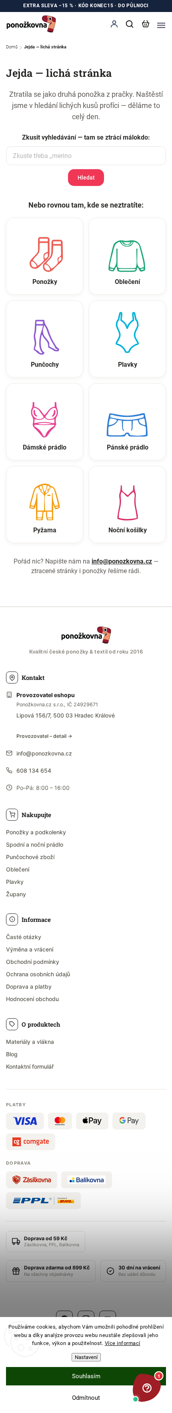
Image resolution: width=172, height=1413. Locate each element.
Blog (12, 1054)
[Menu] (161, 24)
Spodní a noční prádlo (34, 844)
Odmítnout (86, 1397)
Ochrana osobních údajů (38, 974)
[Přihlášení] (114, 24)
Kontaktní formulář (30, 1066)
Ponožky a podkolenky (36, 832)
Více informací (122, 1343)
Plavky (15, 881)
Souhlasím (86, 1376)
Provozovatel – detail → (44, 736)
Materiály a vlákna (30, 1041)
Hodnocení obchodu (32, 998)
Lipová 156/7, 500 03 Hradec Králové (65, 715)
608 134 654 (33, 770)
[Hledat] (130, 24)
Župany (16, 894)
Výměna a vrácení (29, 949)
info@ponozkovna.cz (122, 561)
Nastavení (86, 1357)
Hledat (86, 177)
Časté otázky (23, 936)
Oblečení (17, 869)
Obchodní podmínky (32, 961)
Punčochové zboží (30, 856)
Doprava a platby (29, 986)
